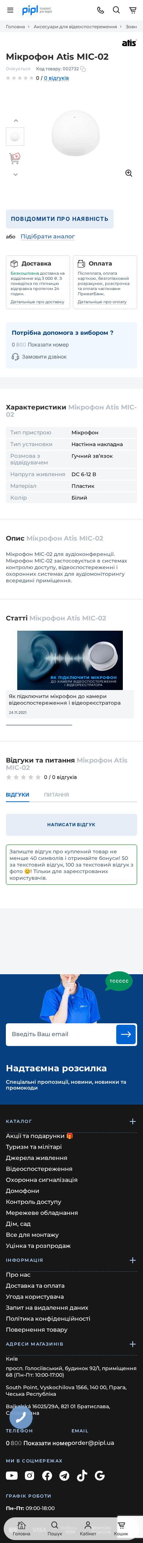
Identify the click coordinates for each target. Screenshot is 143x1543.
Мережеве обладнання (42, 1212)
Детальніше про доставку (37, 301)
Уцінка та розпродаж (38, 1245)
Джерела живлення (36, 1157)
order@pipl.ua (93, 1443)
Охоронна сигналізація (42, 1179)
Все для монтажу (32, 1234)
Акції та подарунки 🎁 (39, 1135)
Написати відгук (71, 824)
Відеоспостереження (39, 1168)
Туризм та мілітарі (34, 1146)
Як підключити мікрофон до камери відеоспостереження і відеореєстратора (65, 699)
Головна (15, 26)
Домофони (22, 1190)
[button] (15, 120)
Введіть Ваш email (40, 1034)
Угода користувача (35, 1296)
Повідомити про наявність (60, 218)
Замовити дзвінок (44, 356)
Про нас (18, 1274)
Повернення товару (36, 1329)
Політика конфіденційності (48, 1318)
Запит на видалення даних (47, 1307)
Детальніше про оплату (102, 301)
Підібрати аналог (48, 236)
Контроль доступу (33, 1201)
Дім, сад (18, 1223)
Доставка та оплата (35, 1285)
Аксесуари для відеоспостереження (75, 26)
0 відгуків (56, 78)
